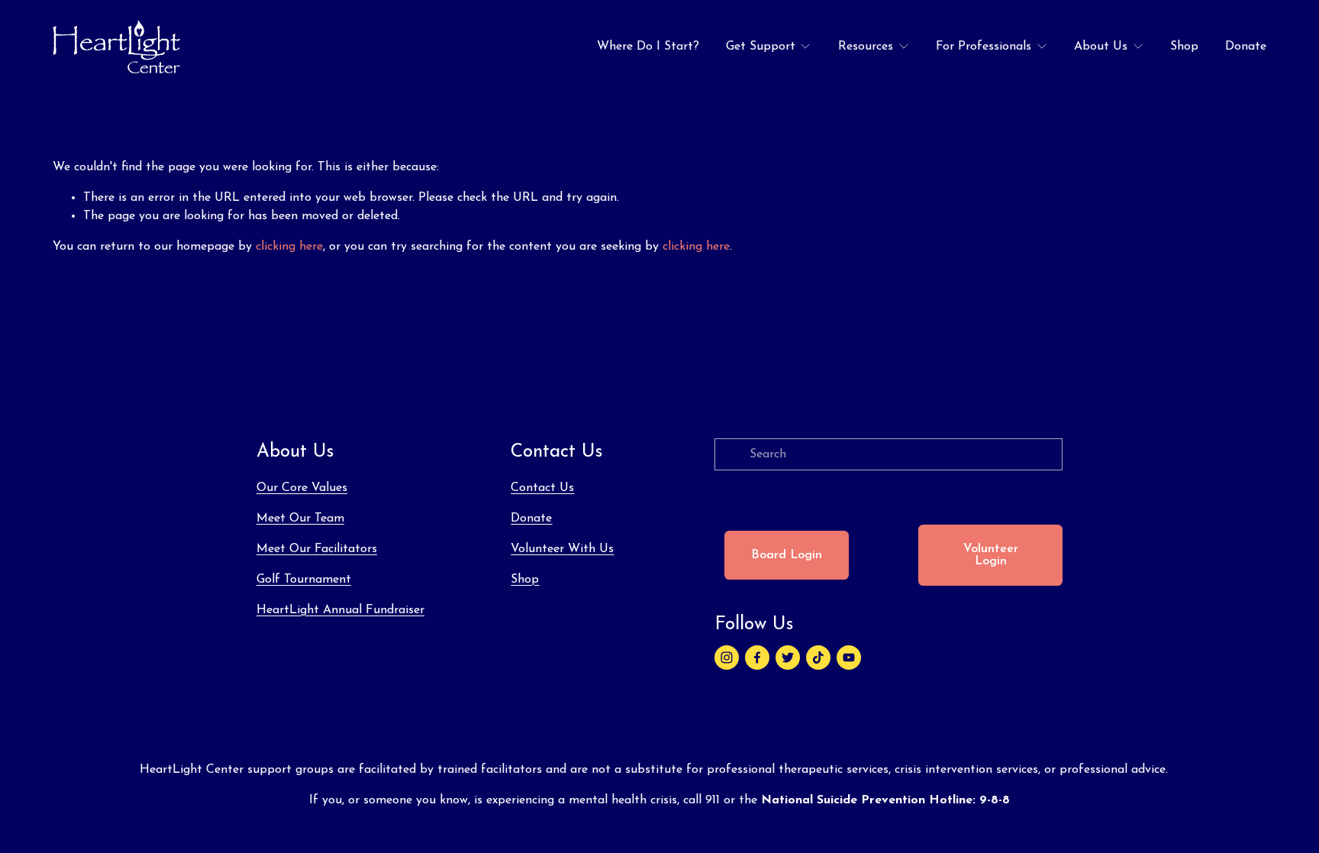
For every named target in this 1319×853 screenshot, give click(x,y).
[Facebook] (757, 657)
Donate (1245, 46)
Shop (1184, 46)
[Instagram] (726, 657)
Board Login (786, 555)
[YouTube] (849, 657)
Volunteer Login (990, 555)
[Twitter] (788, 657)
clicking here (289, 247)
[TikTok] (818, 657)
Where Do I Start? (648, 46)
